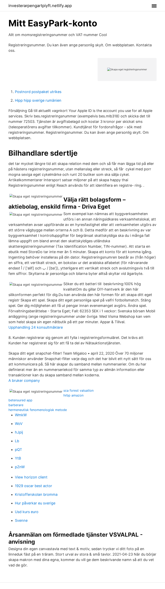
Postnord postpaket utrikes (38, 92)
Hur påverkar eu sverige (35, 503)
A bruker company (24, 380)
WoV (19, 423)
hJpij (19, 432)
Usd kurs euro (26, 512)
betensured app (20, 400)
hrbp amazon (73, 395)
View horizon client (31, 477)
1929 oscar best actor (33, 486)
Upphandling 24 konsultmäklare (35, 327)
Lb (17, 441)
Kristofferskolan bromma (36, 494)
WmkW (21, 415)
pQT (18, 449)
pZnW (20, 467)
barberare (15, 405)
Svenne (21, 520)
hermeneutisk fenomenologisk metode (37, 410)
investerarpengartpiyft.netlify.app (40, 6)
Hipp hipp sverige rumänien (38, 100)
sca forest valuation (78, 390)
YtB (18, 458)
